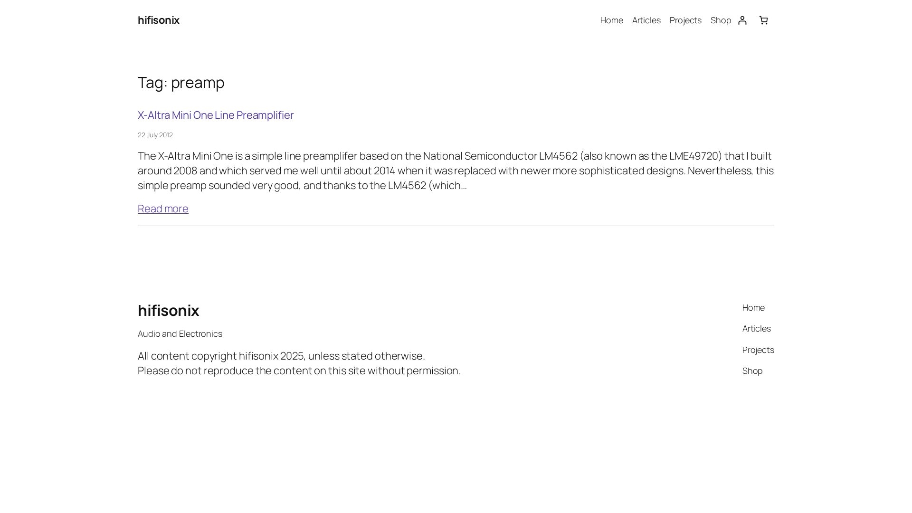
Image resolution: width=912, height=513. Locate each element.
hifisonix (159, 20)
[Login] (742, 20)
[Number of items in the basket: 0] (763, 20)
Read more (163, 208)
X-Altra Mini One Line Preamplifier (216, 115)
